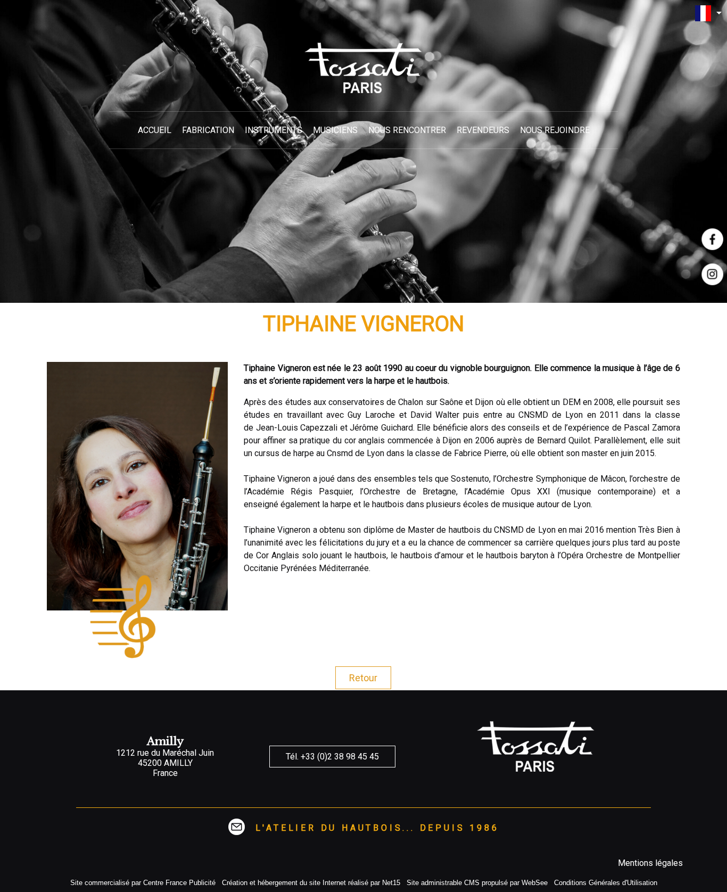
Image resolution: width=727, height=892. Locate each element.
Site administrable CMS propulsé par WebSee (477, 883)
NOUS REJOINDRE (555, 130)
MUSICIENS (335, 130)
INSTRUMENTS (273, 130)
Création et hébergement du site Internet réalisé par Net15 (311, 883)
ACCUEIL (154, 130)
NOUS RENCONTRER (407, 130)
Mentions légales (650, 863)
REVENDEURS (483, 130)
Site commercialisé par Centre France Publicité (143, 883)
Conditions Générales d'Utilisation (605, 883)
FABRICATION (208, 130)
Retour (363, 677)
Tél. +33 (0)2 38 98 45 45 (332, 756)
